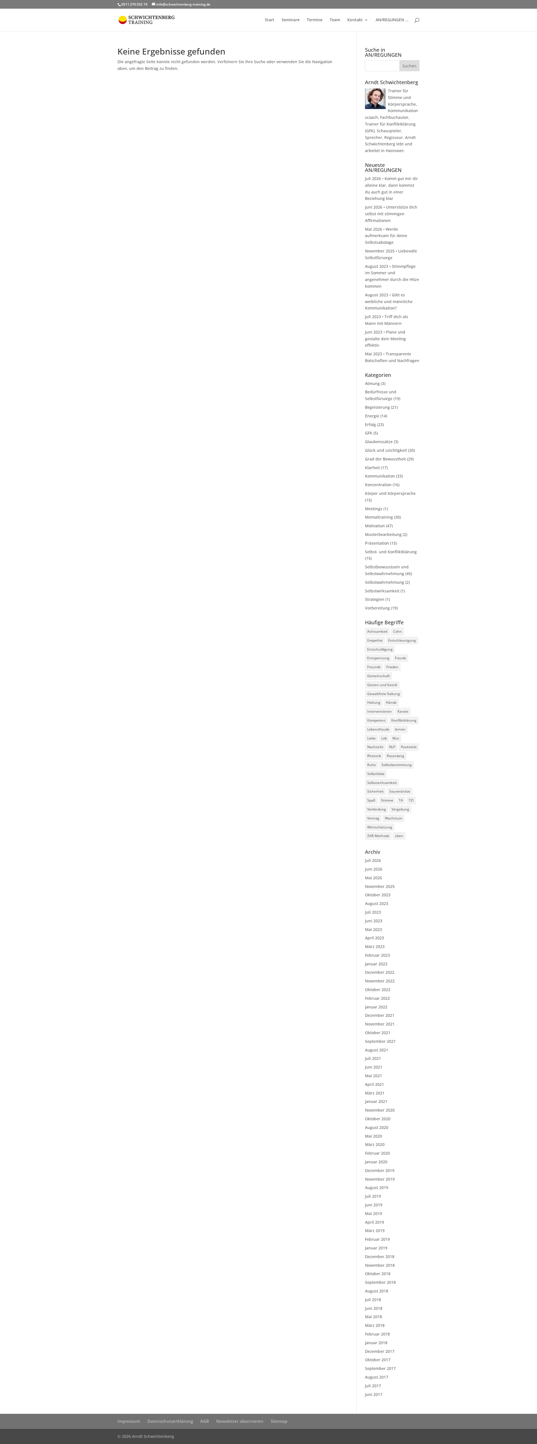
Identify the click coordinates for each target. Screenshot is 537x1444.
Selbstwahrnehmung (384, 582)
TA (401, 800)
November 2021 (380, 1024)
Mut (395, 738)
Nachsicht (375, 747)
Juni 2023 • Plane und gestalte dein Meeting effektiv (385, 338)
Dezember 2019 (379, 1170)
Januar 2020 (376, 1161)
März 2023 (375, 946)
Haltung (373, 702)
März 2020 (375, 1144)
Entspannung (378, 658)
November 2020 (380, 1110)
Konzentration (378, 484)
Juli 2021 (373, 1058)
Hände (391, 702)
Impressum (128, 1421)
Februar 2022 (377, 998)
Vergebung (400, 809)
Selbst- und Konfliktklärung (391, 551)
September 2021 (380, 1041)
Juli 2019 (373, 1196)
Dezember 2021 (379, 1015)
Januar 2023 (376, 963)
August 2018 (376, 1291)
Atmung (372, 383)
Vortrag (373, 818)
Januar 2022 (376, 1007)
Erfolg (370, 424)
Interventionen (379, 711)
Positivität (409, 747)
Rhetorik (374, 755)
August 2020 (376, 1127)
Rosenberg (395, 755)
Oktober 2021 (377, 1032)
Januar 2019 (376, 1248)
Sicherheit (375, 791)
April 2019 (374, 1222)
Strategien (374, 599)
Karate (402, 711)
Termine (314, 20)
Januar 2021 (376, 1101)
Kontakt (355, 20)
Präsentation (377, 543)
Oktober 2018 (377, 1273)
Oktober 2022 (377, 989)
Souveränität (399, 791)
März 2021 (375, 1093)
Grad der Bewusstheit (385, 459)
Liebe (371, 738)
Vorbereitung (377, 608)
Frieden (392, 667)
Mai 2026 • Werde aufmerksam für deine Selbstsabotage (386, 235)
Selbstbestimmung (396, 764)
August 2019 (376, 1187)
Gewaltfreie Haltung (383, 693)
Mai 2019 (373, 1213)
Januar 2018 (376, 1342)
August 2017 (376, 1377)
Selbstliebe (376, 773)
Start (269, 20)
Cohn (397, 631)
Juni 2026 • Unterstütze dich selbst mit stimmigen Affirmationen (391, 213)
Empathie (375, 640)
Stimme (387, 800)
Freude (400, 658)
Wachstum (393, 818)
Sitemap (279, 1421)
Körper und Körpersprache (390, 493)
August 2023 (376, 903)
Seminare (291, 20)
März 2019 (375, 1230)
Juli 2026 (373, 860)
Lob (384, 738)
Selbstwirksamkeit (382, 591)
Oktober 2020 (377, 1118)
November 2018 (380, 1265)
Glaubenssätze (379, 441)
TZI (411, 800)
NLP (392, 747)
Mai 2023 (373, 929)
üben (399, 835)
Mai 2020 (373, 1136)
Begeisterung (377, 407)
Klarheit (372, 467)
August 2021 (376, 1050)
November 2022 (380, 981)
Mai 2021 (373, 1075)
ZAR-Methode (378, 835)
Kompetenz (376, 720)
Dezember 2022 (379, 972)
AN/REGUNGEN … (392, 20)
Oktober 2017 (377, 1359)
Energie (372, 416)
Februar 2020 (377, 1153)
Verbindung (376, 809)
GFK (368, 433)
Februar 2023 (377, 955)
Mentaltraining (379, 517)
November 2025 (380, 886)
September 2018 (380, 1282)
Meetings (373, 508)
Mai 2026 (373, 877)
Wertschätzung (379, 827)
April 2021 (374, 1084)
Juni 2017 (373, 1394)
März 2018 (375, 1325)
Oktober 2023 (377, 894)
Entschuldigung (380, 649)
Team (335, 20)
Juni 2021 (373, 1067)
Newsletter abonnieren (239, 1421)
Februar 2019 (377, 1239)
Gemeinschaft (378, 675)
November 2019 (380, 1179)
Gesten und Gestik (382, 684)
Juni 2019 (373, 1204)
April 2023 (374, 937)
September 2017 (380, 1368)
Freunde (374, 667)
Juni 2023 (373, 920)
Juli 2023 (373, 912)
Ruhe (371, 764)
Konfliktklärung (403, 720)
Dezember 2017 (379, 1351)
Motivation (375, 525)
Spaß (371, 800)
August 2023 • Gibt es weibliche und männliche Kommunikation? (389, 301)
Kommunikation (380, 476)
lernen (400, 729)
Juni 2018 (373, 1308)
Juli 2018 (373, 1299)
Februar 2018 (377, 1334)
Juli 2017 (373, 1385)
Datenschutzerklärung (170, 1421)
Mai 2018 (373, 1316)
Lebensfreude (378, 729)
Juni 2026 (373, 869)
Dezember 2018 (379, 1256)
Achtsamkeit (377, 631)
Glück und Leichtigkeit (386, 450)
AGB (204, 1421)
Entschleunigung (402, 640)
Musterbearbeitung (383, 534)
